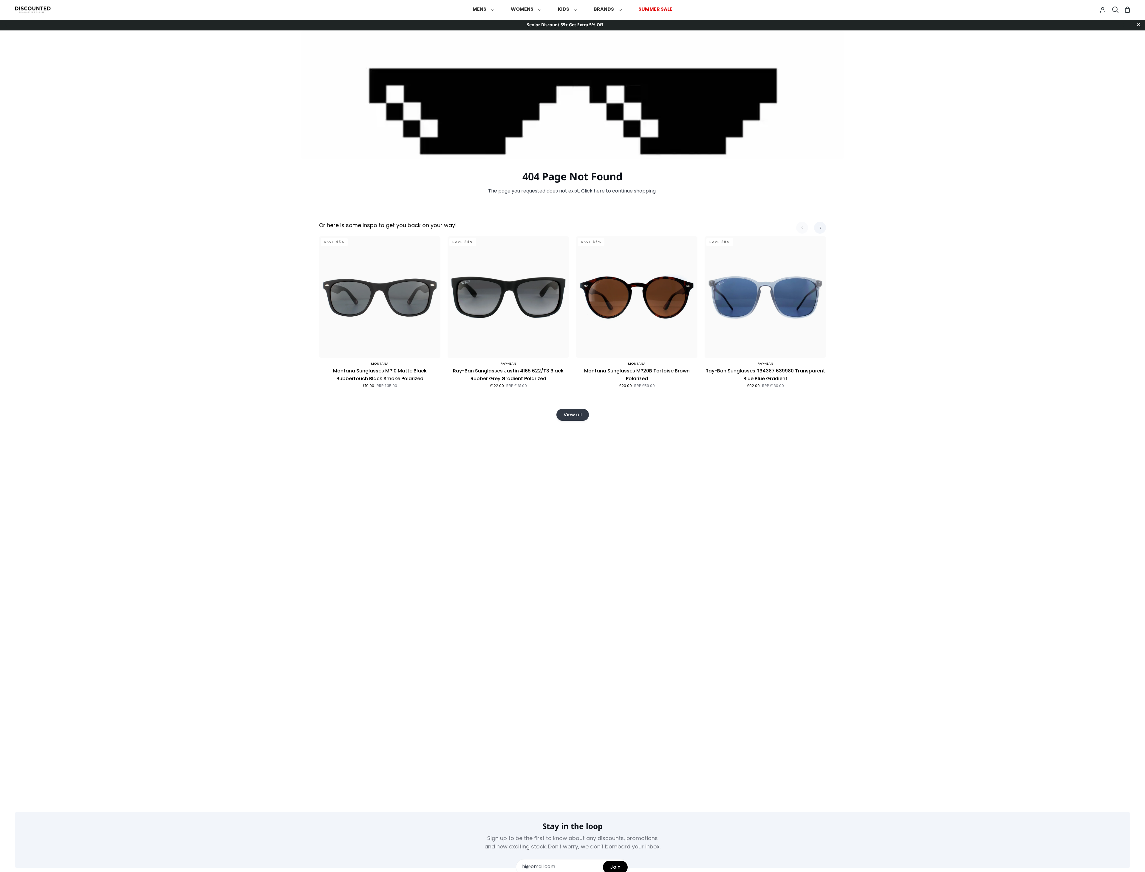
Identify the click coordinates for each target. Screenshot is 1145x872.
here (599, 191)
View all (573, 414)
